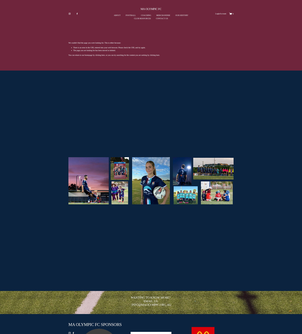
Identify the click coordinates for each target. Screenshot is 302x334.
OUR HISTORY (181, 15)
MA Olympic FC (151, 9)
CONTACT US (162, 18)
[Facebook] (77, 14)
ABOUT (117, 15)
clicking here (100, 55)
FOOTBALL (131, 15)
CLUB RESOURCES (142, 18)
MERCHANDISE (163, 15)
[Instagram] (69, 14)
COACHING (146, 15)
